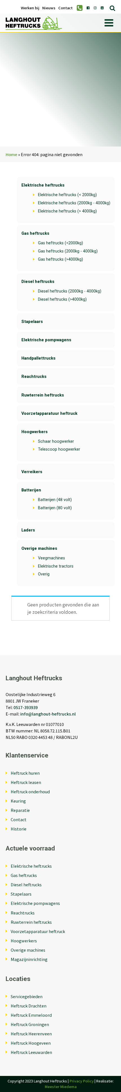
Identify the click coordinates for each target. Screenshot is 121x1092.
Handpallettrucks (38, 358)
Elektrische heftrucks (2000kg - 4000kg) (74, 203)
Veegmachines (51, 558)
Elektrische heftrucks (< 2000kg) (67, 194)
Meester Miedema (61, 1086)
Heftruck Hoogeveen (31, 1043)
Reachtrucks (33, 376)
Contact (65, 8)
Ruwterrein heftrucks (42, 395)
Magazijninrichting (29, 959)
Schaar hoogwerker (56, 441)
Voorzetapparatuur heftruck (49, 413)
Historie (18, 829)
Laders (28, 530)
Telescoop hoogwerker (59, 449)
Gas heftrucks (35, 233)
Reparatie (20, 810)
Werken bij (30, 8)
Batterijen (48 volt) (55, 499)
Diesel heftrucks (37, 281)
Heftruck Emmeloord (31, 1015)
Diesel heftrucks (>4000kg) (62, 299)
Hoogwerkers (34, 431)
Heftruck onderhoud (30, 791)
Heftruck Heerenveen (31, 1033)
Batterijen (31, 490)
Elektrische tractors (55, 566)
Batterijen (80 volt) (55, 508)
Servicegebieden (26, 996)
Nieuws (48, 8)
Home (11, 154)
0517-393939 (26, 707)
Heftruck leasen (26, 782)
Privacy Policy (82, 1081)
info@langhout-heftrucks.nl (48, 714)
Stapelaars (32, 321)
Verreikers (31, 471)
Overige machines (39, 548)
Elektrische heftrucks (42, 185)
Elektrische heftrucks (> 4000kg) (67, 211)
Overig (44, 574)
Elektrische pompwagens (46, 340)
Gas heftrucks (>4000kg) (60, 259)
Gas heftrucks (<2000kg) (60, 243)
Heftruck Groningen (30, 1024)
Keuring (18, 801)
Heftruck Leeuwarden (31, 1052)
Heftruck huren (25, 773)
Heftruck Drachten (28, 1006)
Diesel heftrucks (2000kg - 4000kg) (69, 291)
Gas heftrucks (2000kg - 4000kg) (68, 251)
